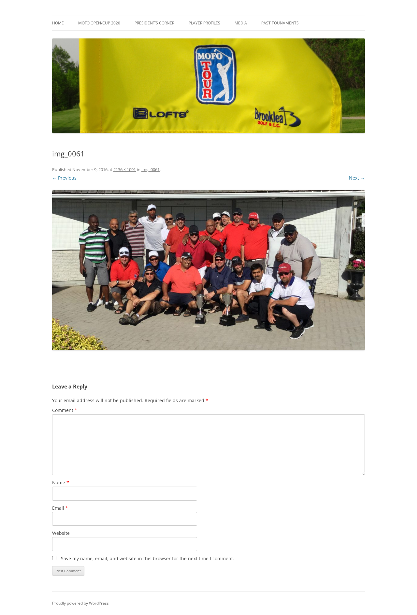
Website (61, 533)
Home (58, 23)
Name (60, 482)
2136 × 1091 (124, 169)
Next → (357, 178)
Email (60, 508)
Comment (64, 410)
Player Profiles (204, 23)
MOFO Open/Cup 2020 (99, 23)
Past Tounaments (280, 23)
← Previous (64, 178)
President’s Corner (154, 23)
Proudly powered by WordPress (80, 603)
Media (241, 23)
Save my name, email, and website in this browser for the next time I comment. (147, 558)
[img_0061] (208, 270)
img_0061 (150, 169)
